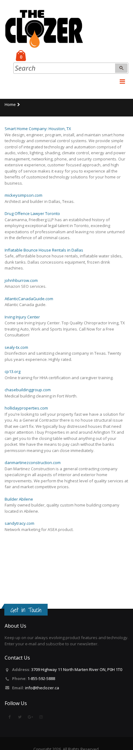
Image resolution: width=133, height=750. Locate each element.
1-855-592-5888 (41, 678)
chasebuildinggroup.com (28, 390)
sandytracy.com (19, 523)
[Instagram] (40, 716)
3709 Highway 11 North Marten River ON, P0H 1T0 (76, 669)
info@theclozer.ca (42, 688)
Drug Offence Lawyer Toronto (32, 213)
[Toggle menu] (122, 81)
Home (10, 104)
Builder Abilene (19, 499)
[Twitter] (19, 716)
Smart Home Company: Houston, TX (38, 128)
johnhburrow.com (21, 280)
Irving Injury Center (22, 317)
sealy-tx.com (16, 347)
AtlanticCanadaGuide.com (29, 298)
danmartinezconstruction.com (33, 462)
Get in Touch (26, 610)
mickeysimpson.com (23, 195)
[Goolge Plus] (30, 716)
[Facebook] (9, 716)
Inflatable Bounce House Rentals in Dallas (44, 250)
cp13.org (12, 371)
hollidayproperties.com (26, 408)
